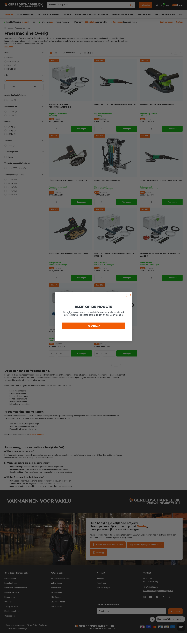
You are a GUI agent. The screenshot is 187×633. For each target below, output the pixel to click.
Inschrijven (93, 326)
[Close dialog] (128, 295)
